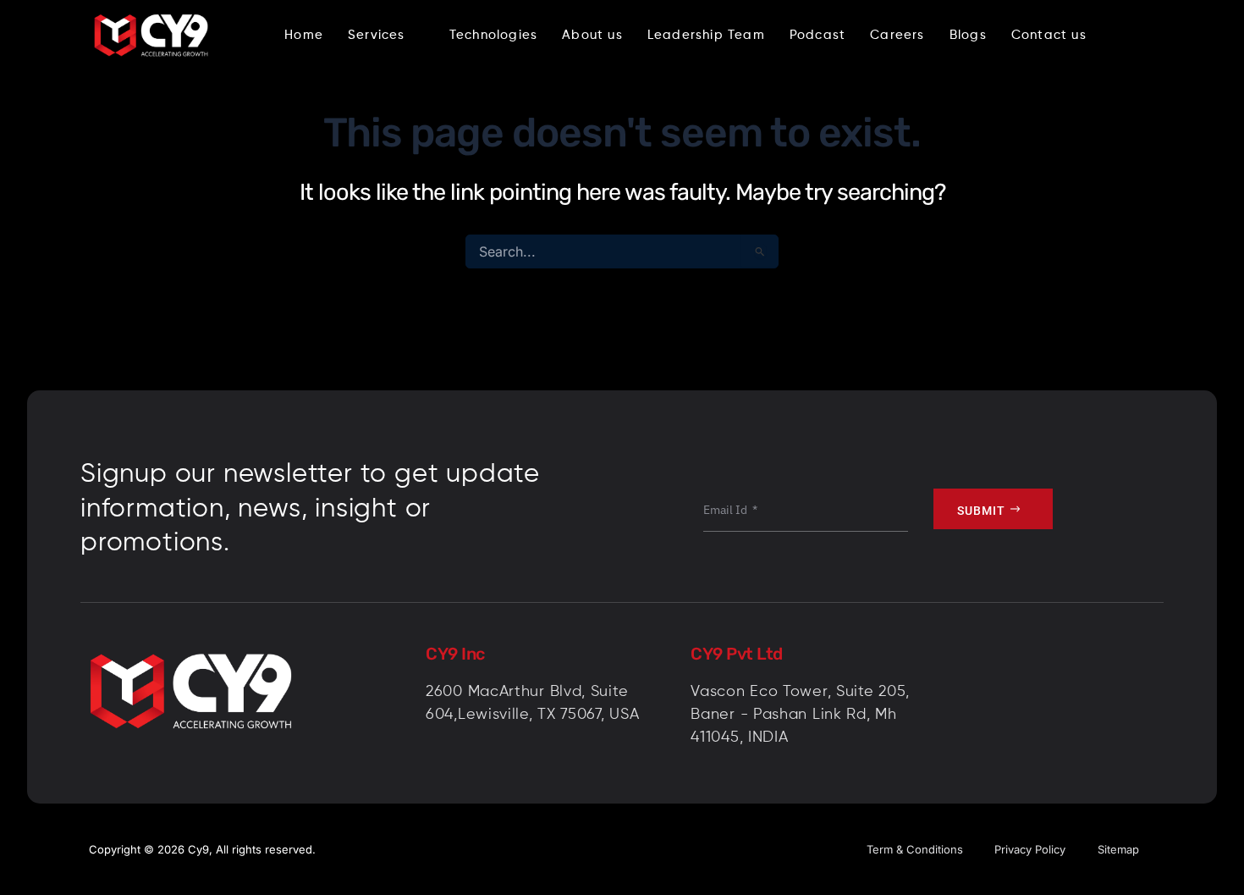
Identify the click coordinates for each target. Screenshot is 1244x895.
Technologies (493, 35)
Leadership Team (706, 35)
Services (376, 35)
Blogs (968, 35)
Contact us (1049, 35)
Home (303, 35)
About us (592, 35)
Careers (897, 35)
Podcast (817, 35)
